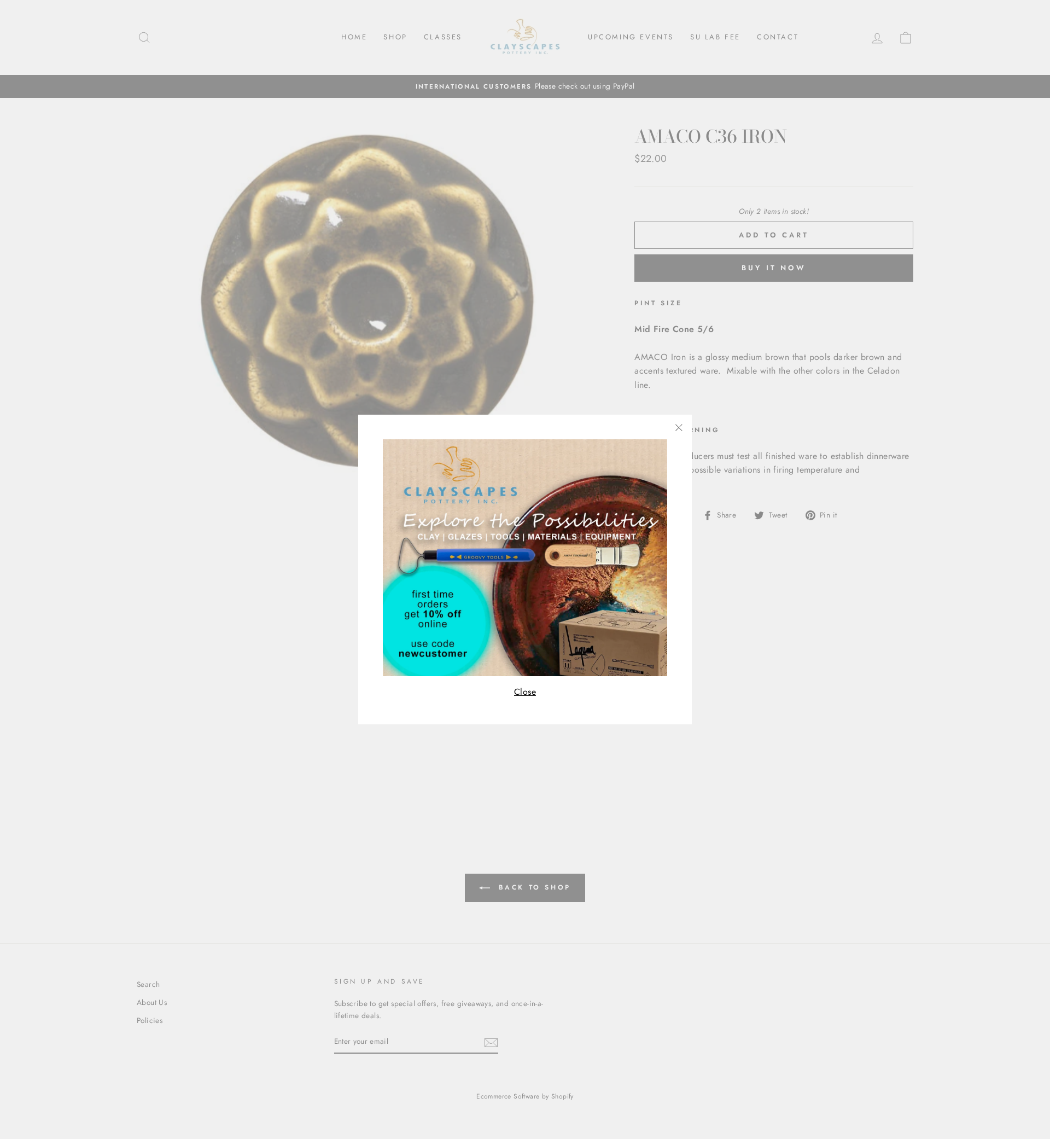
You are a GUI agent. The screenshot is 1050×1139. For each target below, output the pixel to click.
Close (525, 691)
